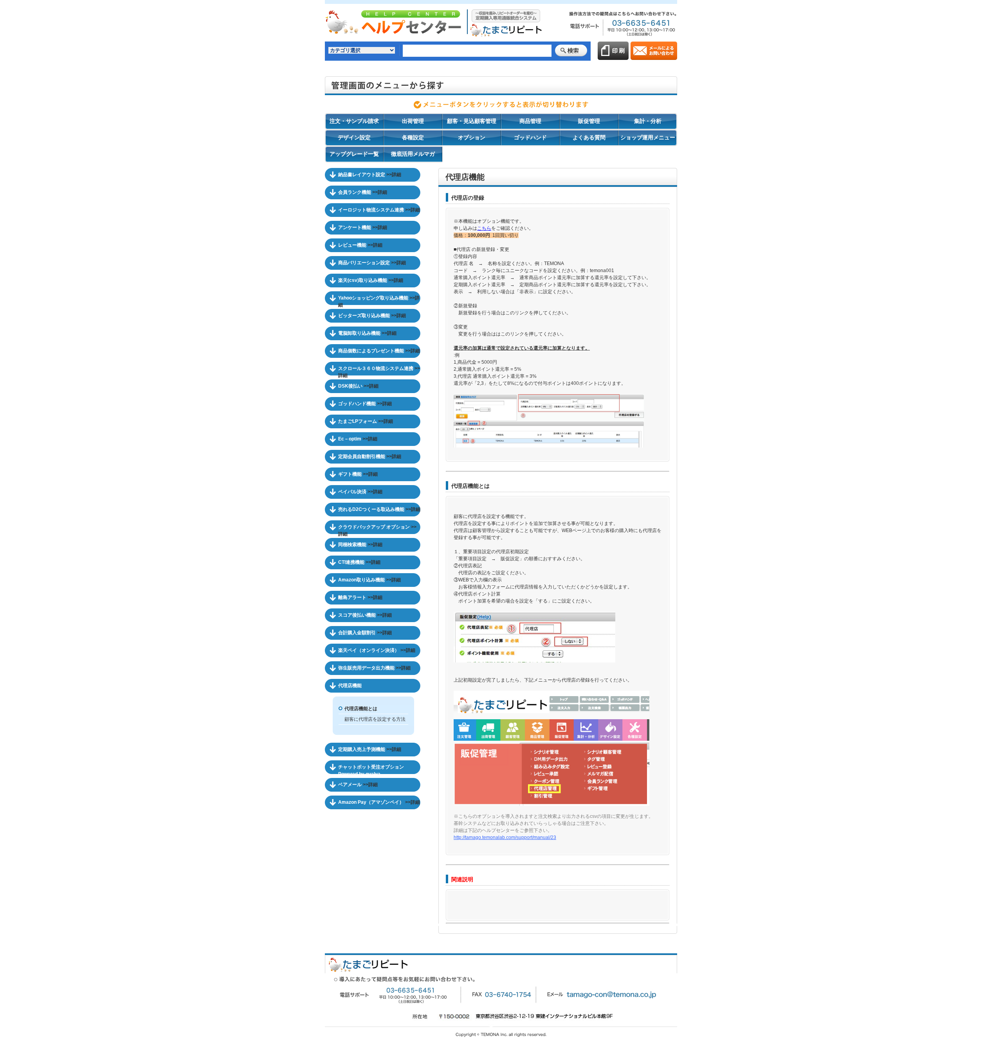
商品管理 (530, 121)
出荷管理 (413, 121)
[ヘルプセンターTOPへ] (434, 38)
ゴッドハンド (530, 137)
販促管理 (589, 121)
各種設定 (413, 137)
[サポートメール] (654, 56)
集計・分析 (647, 121)
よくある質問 (589, 137)
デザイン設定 (354, 137)
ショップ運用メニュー (647, 137)
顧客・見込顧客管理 (471, 121)
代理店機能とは (360, 708)
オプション (471, 137)
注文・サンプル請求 (354, 121)
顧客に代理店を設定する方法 (374, 719)
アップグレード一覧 (354, 154)
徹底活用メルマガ (413, 154)
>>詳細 (393, 174)
